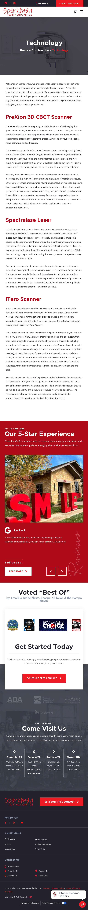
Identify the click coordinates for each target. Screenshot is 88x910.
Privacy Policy (58, 888)
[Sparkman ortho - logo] (73, 700)
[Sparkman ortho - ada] (15, 700)
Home (24, 50)
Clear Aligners (10, 849)
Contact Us (40, 849)
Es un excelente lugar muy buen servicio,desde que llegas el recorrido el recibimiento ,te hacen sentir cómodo (35, 539)
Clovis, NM (74, 757)
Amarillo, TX (14, 757)
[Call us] (76, 11)
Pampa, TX (34, 757)
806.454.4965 (14, 769)
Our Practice (40, 50)
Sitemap (46, 888)
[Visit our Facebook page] (6, 3)
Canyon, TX (54, 757)
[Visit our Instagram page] (14, 3)
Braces (7, 844)
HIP (30, 897)
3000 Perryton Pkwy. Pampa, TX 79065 (34, 765)
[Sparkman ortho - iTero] (44, 712)
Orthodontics (41, 839)
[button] (81, 11)
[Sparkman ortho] (44, 700)
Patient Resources (43, 844)
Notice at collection (30, 903)
